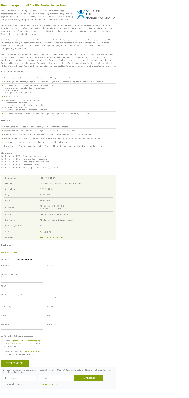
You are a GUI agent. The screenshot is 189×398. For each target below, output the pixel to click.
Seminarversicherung (31, 351)
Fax (48, 315)
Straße (4, 286)
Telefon (51, 306)
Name (50, 265)
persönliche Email (59, 296)
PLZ (3, 295)
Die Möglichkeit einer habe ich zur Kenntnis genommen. (22, 352)
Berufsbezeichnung (8, 275)
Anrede (5, 259)
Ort (20, 295)
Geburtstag (6, 306)
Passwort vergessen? (49, 384)
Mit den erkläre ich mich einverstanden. (23, 343)
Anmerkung (52, 324)
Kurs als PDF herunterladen (52, 237)
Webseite (5, 324)
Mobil (3, 315)
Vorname (5, 265)
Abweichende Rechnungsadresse (18, 336)
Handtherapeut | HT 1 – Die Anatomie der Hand (34, 5)
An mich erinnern (14, 384)
